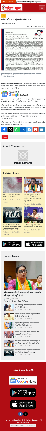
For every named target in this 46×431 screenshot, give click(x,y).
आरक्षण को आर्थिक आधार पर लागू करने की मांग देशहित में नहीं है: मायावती (27, 315)
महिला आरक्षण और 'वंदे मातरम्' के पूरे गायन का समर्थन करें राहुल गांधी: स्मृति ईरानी (22, 294)
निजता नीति (29, 370)
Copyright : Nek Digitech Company (26, 420)
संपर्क (23, 370)
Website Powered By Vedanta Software (23, 426)
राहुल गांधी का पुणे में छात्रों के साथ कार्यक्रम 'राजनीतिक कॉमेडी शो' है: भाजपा (27, 324)
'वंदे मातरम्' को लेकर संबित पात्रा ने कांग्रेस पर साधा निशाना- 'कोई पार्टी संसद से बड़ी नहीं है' (32, 198)
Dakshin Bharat (9, 23)
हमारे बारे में (16, 370)
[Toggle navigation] (42, 7)
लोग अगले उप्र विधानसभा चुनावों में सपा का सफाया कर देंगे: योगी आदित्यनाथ (28, 306)
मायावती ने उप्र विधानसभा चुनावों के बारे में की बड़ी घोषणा (33, 226)
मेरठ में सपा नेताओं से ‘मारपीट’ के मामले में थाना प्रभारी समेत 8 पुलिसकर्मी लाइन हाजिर (12, 227)
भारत (3, 16)
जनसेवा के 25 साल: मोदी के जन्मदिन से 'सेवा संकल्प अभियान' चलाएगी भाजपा (27, 333)
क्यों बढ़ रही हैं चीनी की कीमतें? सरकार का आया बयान (12, 196)
